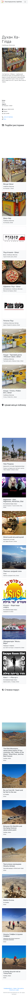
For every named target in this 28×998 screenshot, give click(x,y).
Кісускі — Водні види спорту (11, 606)
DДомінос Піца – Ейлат (12, 286)
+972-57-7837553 (8, 117)
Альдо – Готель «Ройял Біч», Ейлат (12, 392)
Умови (15, 988)
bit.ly (5, 119)
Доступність (20, 988)
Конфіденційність (8, 988)
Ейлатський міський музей (13, 537)
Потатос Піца (8, 321)
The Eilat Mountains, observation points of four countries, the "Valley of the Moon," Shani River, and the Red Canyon (13, 752)
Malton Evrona (8, 900)
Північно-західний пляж (12, 571)
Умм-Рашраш (8, 464)
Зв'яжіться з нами (14, 990)
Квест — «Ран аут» (10, 677)
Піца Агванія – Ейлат (11, 252)
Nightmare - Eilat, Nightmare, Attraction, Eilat (13, 500)
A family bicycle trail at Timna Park (11, 972)
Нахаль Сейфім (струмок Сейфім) (13, 935)
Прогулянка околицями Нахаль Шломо (12, 865)
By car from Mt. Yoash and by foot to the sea (13, 791)
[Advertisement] (14, 20)
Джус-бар (7, 218)
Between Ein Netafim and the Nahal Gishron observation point (12, 828)
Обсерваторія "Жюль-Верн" (11, 642)
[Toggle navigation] (25, 2)
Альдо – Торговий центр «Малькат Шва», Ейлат (12, 356)
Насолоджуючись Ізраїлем (13, 1)
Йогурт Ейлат (8, 184)
